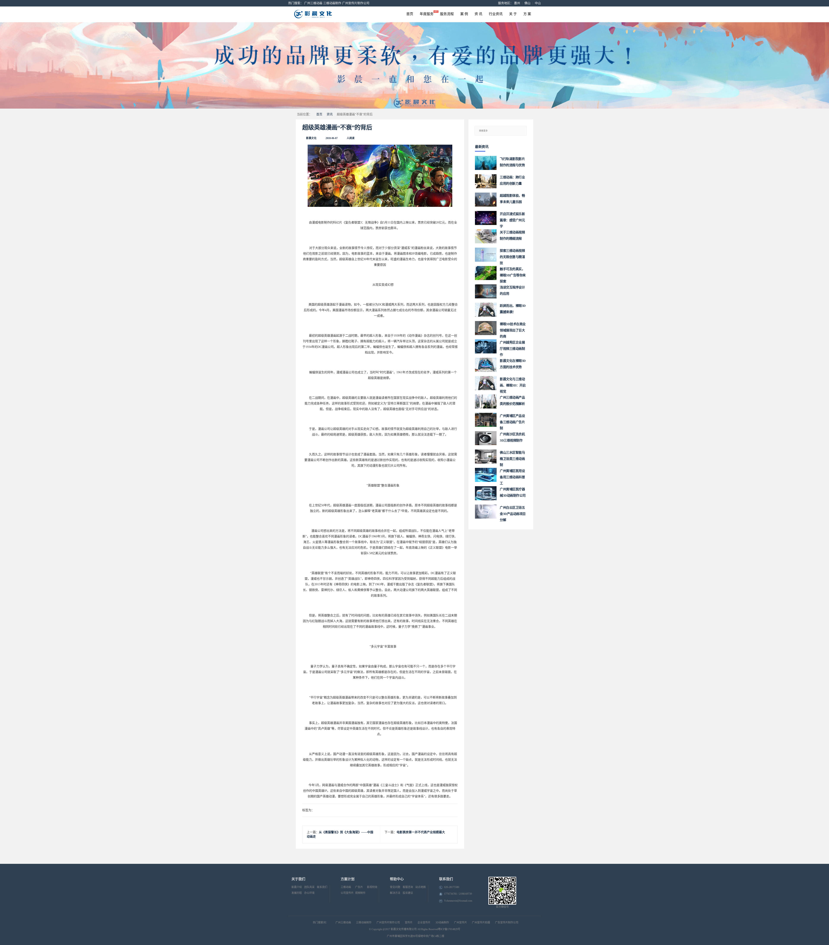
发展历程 (296, 892)
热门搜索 (294, 3)
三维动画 (346, 887)
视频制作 (360, 892)
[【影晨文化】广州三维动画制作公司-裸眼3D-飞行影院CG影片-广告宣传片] (330, 14)
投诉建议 (408, 892)
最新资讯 (481, 147)
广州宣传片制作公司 (355, 3)
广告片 (359, 887)
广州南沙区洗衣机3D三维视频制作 (512, 437)
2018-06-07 (332, 138)
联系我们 (322, 887)
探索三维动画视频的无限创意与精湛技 (512, 255)
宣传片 (409, 922)
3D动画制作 (442, 922)
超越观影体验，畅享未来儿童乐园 (512, 199)
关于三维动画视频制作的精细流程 (512, 235)
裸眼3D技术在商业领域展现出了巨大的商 (513, 328)
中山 (538, 3)
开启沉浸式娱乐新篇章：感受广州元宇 (512, 218)
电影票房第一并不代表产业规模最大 (421, 832)
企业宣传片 (424, 922)
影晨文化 (311, 138)
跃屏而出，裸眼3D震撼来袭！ (513, 309)
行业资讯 (496, 14)
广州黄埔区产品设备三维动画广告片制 (512, 420)
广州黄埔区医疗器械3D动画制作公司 (513, 492)
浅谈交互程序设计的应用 (512, 290)
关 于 (513, 14)
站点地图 (420, 887)
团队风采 (309, 887)
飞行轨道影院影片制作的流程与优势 (512, 162)
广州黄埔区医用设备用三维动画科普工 (512, 475)
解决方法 (395, 892)
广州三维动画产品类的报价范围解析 (512, 400)
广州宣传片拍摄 (481, 922)
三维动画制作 (332, 3)
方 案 (527, 14)
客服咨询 (408, 887)
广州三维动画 (313, 3)
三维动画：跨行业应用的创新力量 (512, 180)
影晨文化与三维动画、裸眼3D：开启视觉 (513, 383)
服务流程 (447, 14)
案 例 (464, 14)
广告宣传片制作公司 (506, 922)
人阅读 (350, 138)
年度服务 (426, 14)
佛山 (527, 3)
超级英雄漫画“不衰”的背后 (337, 127)
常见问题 (395, 887)
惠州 (517, 3)
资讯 (330, 114)
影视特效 (372, 887)
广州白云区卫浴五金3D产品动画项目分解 (513, 512)
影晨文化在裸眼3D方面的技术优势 (513, 364)
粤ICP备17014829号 (449, 929)
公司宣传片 (347, 892)
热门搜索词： (320, 922)
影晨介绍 (296, 887)
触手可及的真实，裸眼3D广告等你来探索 (513, 273)
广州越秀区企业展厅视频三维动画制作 (512, 347)
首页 (409, 14)
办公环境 (309, 892)
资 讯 (478, 14)
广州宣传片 (460, 922)
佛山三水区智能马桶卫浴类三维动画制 (512, 457)
